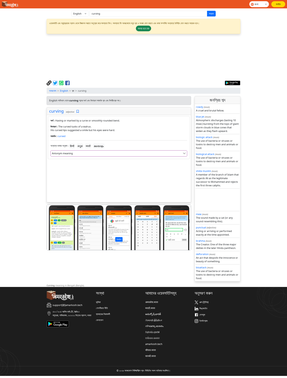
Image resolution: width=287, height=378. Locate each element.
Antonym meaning (62, 153)
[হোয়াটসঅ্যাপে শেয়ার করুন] (61, 82)
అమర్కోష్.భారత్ (153, 314)
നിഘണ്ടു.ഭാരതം (154, 326)
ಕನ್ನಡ (80, 146)
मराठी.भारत (150, 308)
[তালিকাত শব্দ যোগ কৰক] (78, 111)
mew (198, 214)
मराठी (88, 146)
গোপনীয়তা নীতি (102, 308)
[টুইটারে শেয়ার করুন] (55, 82)
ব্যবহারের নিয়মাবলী (103, 314)
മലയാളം (99, 146)
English (64, 90)
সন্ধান (211, 13)
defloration (202, 254)
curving (56, 111)
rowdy (199, 107)
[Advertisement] (143, 57)
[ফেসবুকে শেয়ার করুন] (67, 82)
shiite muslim (203, 171)
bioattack (201, 267)
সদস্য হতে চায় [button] (143, 28)
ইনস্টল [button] (119, 239)
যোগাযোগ (99, 320)
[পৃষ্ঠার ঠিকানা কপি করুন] (49, 82)
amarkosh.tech (153, 344)
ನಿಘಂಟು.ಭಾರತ (152, 332)
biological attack (205, 154)
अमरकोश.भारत (151, 302)
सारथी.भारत (150, 356)
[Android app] (58, 323)
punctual (201, 227)
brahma (200, 240)
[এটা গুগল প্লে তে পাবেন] (232, 82)
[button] (57, 227)
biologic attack (204, 137)
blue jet (200, 116)
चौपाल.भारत (150, 350)
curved (61, 136)
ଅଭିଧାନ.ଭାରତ (152, 338)
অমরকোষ (52, 90)
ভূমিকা (98, 302)
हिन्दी (72, 146)
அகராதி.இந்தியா (153, 320)
